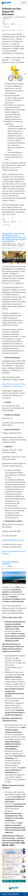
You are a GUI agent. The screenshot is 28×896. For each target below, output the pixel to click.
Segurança (21, 30)
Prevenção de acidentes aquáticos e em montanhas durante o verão (12, 891)
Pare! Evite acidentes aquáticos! (10, 563)
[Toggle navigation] (25, 894)
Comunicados (17, 247)
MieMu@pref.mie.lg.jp (16, 540)
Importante (16, 30)
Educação (22, 247)
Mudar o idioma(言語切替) (10, 894)
